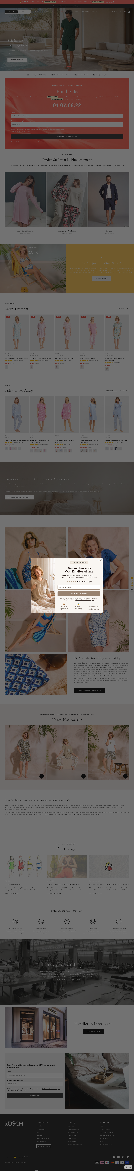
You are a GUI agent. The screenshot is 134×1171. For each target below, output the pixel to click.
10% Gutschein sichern (78, 594)
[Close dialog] (100, 560)
